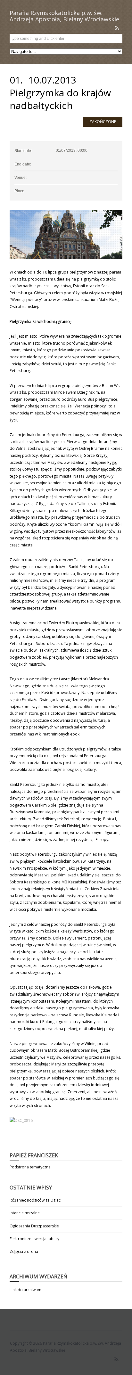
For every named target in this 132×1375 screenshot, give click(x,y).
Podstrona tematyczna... (32, 1167)
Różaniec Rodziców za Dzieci (36, 1200)
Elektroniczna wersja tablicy (34, 1238)
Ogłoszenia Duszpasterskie (34, 1226)
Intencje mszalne (25, 1213)
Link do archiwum (25, 1289)
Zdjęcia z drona (24, 1251)
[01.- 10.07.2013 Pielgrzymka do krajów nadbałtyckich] (66, 235)
